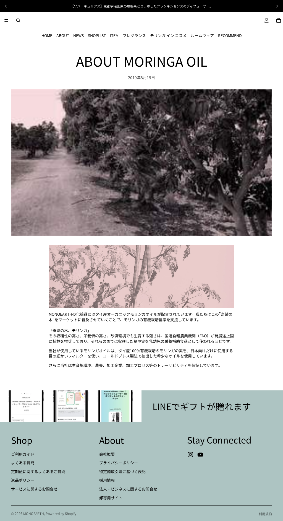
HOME (46, 35)
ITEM (114, 35)
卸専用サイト (110, 497)
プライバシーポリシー (118, 462)
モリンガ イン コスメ (168, 35)
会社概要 (107, 454)
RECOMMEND (230, 35)
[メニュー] (6, 20)
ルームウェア (202, 35)
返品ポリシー (22, 480)
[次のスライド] (277, 6)
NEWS (78, 35)
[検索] (18, 20)
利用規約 (265, 513)
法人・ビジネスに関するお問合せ (128, 489)
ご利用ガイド (22, 454)
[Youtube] (200, 454)
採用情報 (107, 480)
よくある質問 (22, 462)
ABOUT (62, 35)
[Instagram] (190, 454)
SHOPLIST (97, 35)
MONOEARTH (33, 513)
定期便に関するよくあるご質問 (38, 471)
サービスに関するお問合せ (34, 489)
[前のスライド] (6, 6)
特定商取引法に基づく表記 (122, 471)
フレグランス (134, 35)
